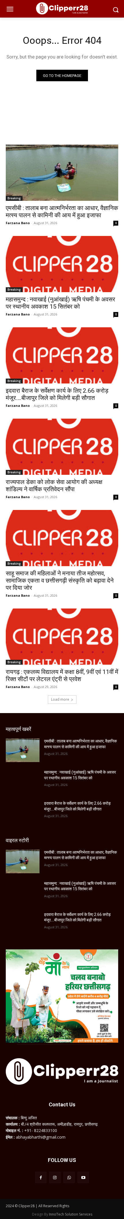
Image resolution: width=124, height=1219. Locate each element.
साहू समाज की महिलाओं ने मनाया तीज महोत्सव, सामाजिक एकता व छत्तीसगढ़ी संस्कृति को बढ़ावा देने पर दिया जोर (60, 580)
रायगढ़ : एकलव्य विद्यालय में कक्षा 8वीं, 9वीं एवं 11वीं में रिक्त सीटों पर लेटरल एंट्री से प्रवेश (62, 675)
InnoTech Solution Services (70, 1214)
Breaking (14, 198)
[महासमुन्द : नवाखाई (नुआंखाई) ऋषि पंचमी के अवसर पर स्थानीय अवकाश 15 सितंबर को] (62, 264)
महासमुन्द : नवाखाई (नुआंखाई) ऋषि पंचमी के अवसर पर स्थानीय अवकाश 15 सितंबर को (60, 303)
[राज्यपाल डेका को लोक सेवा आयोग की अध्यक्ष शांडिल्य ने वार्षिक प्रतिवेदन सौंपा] (62, 447)
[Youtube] (83, 1177)
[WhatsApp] (69, 1177)
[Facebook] (40, 1177)
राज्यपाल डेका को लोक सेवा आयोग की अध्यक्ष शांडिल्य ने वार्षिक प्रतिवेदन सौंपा (54, 486)
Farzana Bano (18, 223)
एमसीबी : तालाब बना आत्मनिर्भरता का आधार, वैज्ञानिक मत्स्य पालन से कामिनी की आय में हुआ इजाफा (62, 212)
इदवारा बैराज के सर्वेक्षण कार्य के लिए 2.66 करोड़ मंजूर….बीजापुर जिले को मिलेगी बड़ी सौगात (57, 394)
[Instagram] (55, 1177)
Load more (60, 699)
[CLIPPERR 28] (62, 8)
